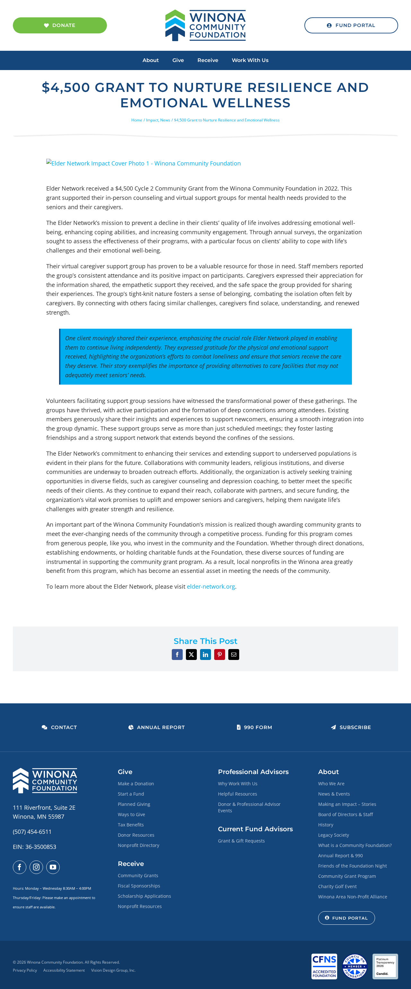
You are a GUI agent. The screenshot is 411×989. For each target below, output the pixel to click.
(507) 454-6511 (32, 831)
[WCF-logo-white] (45, 771)
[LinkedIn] (205, 654)
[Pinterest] (220, 654)
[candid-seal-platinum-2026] (385, 956)
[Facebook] (177, 654)
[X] (191, 654)
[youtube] (53, 867)
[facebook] (19, 867)
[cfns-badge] (324, 956)
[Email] (234, 654)
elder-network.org (211, 586)
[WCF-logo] (205, 12)
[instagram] (36, 867)
